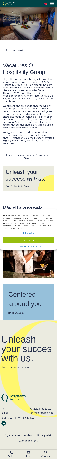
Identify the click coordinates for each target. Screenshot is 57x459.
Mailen (28, 456)
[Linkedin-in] (3, 423)
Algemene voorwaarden (18, 435)
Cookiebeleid (21, 246)
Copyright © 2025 (28, 441)
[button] (51, 3)
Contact (45, 456)
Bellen (11, 456)
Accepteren (28, 240)
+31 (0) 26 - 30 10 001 (40, 409)
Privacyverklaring (34, 246)
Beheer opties (28, 233)
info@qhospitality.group (41, 413)
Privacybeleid (44, 435)
